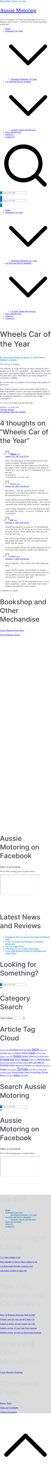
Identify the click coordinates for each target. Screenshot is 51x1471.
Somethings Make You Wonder (13, 412)
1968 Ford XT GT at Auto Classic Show (22, 948)
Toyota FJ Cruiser (5, 1072)
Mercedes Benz (43, 1059)
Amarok (2, 1050)
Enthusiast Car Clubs (14, 212)
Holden (3, 360)
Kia (12, 1059)
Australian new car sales (20, 1049)
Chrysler (3, 1053)
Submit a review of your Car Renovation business (20, 1332)
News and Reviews (13, 132)
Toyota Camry (32, 1069)
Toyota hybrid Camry (20, 1072)
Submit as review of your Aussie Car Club (17, 1324)
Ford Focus (38, 1053)
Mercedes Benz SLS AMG (8, 1062)
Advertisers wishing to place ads (13, 1271)
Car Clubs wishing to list (10, 1257)
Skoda (48, 1065)
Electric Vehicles (22, 1053)
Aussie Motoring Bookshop (11, 1372)
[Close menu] (1, 205)
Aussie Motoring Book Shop (12, 630)
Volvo (16, 1075)
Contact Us (10, 137)
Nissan (12, 1065)
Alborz (13, 454)
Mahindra (18, 1060)
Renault (39, 1065)
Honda (36, 1056)
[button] (28, 77)
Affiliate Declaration (8, 1412)
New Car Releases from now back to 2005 (17, 1315)
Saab (44, 1065)
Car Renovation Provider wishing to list (16, 1266)
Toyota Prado (35, 1072)
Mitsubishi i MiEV (22, 1063)
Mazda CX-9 (32, 1059)
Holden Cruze (27, 1056)
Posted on (26, 357)
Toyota (22, 1069)
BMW (35, 1049)
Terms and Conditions (9, 1408)
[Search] (1, 192)
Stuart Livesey (9, 357)
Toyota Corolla (42, 1069)
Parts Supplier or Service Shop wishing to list (18, 1262)
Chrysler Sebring (7, 410)
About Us (9, 134)
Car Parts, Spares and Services (23, 130)
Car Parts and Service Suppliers (18, 263)
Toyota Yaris (9, 1075)
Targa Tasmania (11, 1069)
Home (7, 29)
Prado (34, 1065)
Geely (7, 1056)
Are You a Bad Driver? (14, 946)
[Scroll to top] (25, 1470)
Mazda (24, 1059)
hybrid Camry (44, 1056)
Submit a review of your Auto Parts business (18, 1328)
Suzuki (3, 1069)
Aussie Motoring (18, 10)
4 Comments (11, 360)
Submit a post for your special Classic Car (17, 1319)
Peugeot (29, 1065)
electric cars (11, 1053)
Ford (32, 1052)
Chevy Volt (43, 1050)
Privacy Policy (6, 1403)
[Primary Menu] (1, 197)
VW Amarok (24, 1075)
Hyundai (5, 1059)
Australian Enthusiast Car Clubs (23, 79)
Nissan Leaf (20, 1065)
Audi (6, 1050)
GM (11, 1056)
